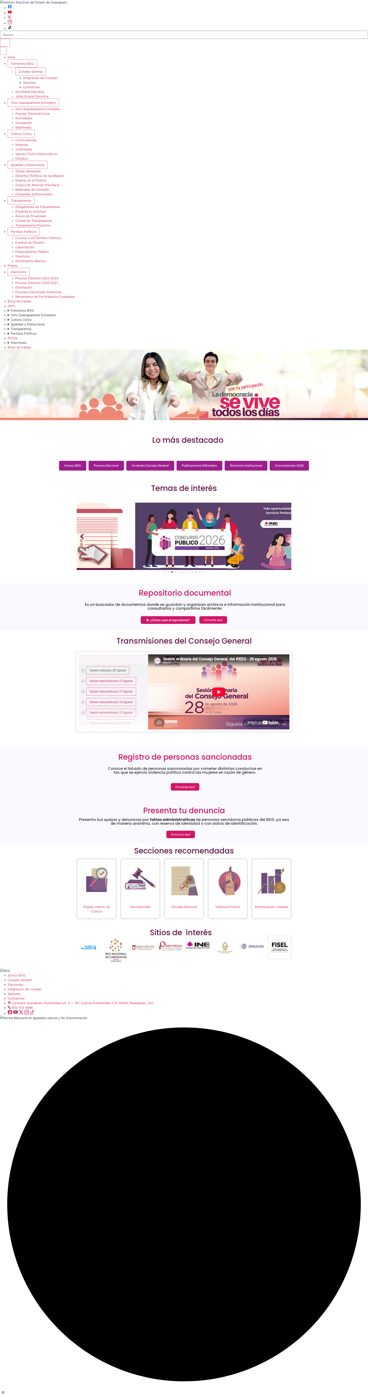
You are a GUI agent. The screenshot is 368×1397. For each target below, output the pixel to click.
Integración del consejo (25, 989)
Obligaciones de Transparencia (37, 207)
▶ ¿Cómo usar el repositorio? (168, 620)
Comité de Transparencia (33, 221)
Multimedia (23, 127)
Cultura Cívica (21, 134)
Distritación (23, 287)
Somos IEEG (72, 465)
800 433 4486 (22, 1007)
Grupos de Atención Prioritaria (37, 185)
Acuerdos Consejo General (150, 465)
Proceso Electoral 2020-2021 (36, 283)
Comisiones (31, 87)
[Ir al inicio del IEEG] (33, 2)
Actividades (23, 118)
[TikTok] (10, 28)
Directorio (22, 256)
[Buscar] (5, 43)
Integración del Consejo (40, 78)
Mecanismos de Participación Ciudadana (45, 297)
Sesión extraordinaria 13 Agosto (111, 712)
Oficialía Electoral (184, 907)
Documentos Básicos (30, 261)
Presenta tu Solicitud (30, 211)
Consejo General (20, 980)
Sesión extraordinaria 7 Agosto (110, 723)
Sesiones (29, 82)
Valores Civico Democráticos (36, 154)
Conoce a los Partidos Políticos (38, 238)
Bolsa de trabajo (19, 301)
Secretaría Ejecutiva (29, 92)
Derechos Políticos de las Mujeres (39, 176)
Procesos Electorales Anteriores (38, 292)
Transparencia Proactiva (32, 225)
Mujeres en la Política (30, 180)
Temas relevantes (28, 171)
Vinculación (23, 123)
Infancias (21, 145)
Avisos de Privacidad (30, 216)
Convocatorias (26, 140)
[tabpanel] (218, 691)
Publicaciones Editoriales (199, 465)
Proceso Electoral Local (32, 113)
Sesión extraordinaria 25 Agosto (111, 681)
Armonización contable (271, 907)
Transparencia (21, 200)
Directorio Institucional (246, 465)
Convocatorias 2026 (289, 465)
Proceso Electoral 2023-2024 (36, 278)
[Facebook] (10, 8)
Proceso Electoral (106, 465)
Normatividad (140, 907)
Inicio (11, 57)
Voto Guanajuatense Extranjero (33, 103)
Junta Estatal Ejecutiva (31, 96)
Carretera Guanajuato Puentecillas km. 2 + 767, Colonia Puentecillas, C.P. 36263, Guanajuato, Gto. (83, 1003)
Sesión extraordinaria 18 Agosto (111, 702)
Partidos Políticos (24, 231)
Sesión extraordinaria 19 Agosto (111, 691)
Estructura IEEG (22, 63)
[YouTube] (10, 13)
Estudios (21, 158)
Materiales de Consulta (32, 189)
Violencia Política (227, 907)
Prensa (12, 265)
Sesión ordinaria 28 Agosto (108, 670)
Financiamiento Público (32, 252)
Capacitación (24, 247)
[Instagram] (10, 23)
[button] (82, 536)
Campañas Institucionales (33, 194)
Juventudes (23, 149)
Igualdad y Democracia (27, 165)
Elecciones (18, 272)
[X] (9, 18)
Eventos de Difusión (29, 242)
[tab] (113, 670)
